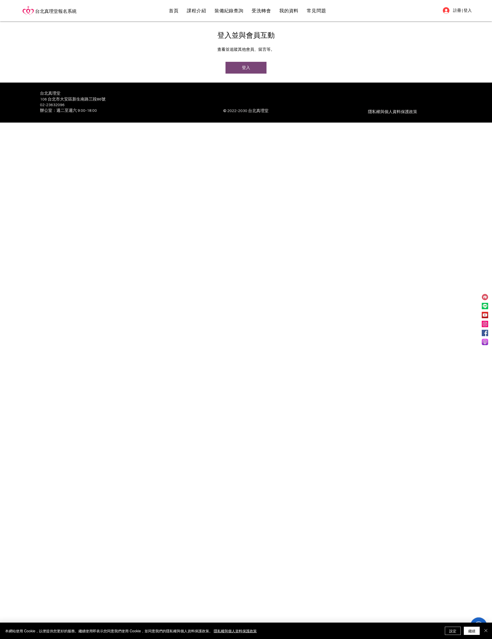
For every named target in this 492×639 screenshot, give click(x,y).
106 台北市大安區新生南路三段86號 (73, 99)
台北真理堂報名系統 (56, 11)
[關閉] (486, 631)
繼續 (471, 630)
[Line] (485, 306)
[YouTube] (485, 315)
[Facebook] (485, 333)
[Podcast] (485, 342)
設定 (452, 630)
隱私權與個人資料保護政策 (392, 112)
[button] (261, 10)
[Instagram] (485, 324)
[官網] (485, 297)
